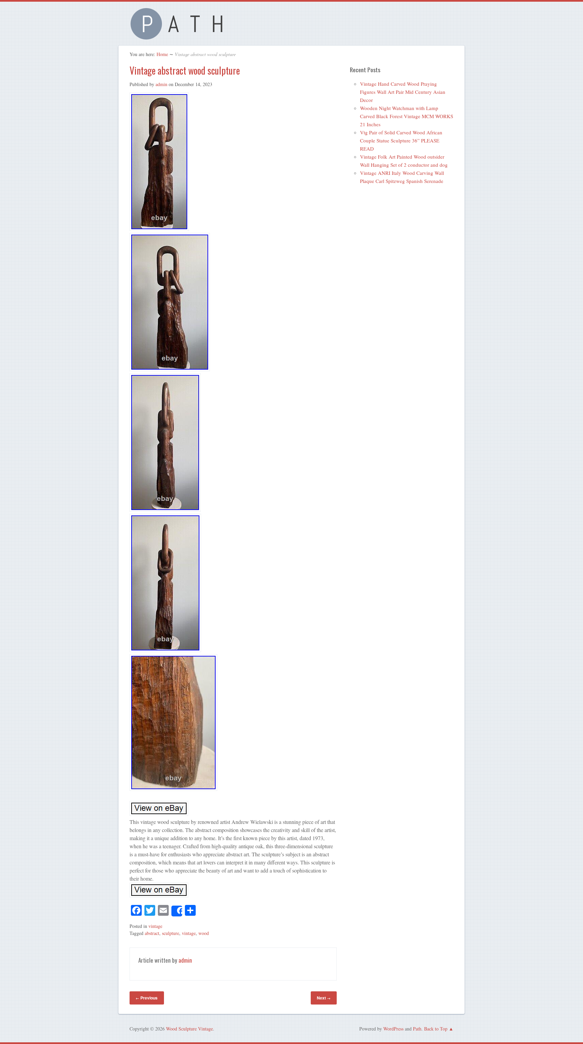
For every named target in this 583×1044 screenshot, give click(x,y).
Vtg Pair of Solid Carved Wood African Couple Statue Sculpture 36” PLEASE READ (401, 140)
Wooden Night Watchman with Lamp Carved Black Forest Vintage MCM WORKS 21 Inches (406, 116)
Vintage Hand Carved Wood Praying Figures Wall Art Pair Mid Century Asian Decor (402, 91)
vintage (155, 926)
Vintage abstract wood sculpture (185, 70)
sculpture (170, 933)
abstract (152, 933)
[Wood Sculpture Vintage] (180, 36)
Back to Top (435, 1028)
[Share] (177, 911)
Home (162, 54)
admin (161, 84)
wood (203, 933)
